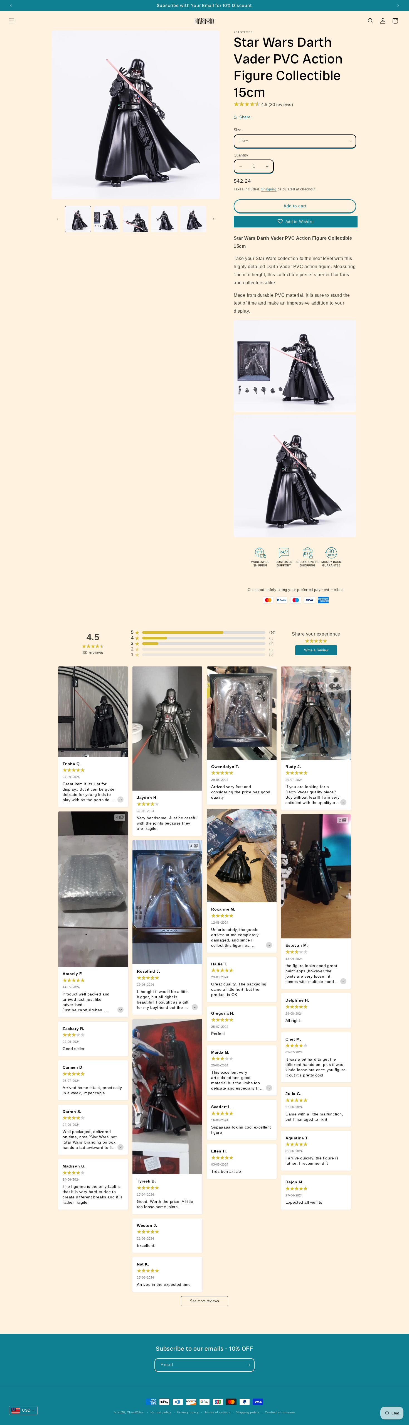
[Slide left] (57, 219)
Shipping (269, 189)
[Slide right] (214, 219)
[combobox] (23, 1410)
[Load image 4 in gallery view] (164, 219)
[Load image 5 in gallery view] (193, 219)
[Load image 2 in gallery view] (107, 219)
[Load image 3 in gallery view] (136, 219)
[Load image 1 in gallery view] (78, 219)
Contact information (280, 1412)
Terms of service (217, 1412)
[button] (12, 21)
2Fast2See (135, 1412)
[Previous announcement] (11, 5)
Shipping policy (247, 1412)
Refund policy (161, 1412)
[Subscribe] (248, 1365)
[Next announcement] (398, 5)
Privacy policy (188, 1412)
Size (238, 130)
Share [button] (245, 117)
